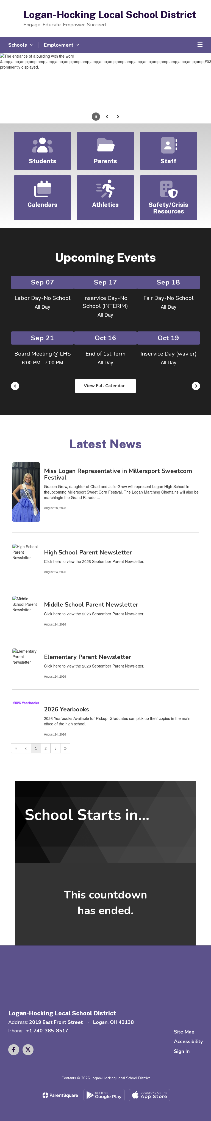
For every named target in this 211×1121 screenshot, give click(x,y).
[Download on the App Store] (149, 1095)
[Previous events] (15, 386)
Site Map (184, 1032)
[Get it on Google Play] (104, 1095)
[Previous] (26, 748)
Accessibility (188, 1041)
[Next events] (196, 386)
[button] (20, 45)
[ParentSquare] (60, 1095)
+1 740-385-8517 (47, 1030)
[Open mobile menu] (200, 45)
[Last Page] (65, 748)
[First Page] (16, 748)
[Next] (55, 748)
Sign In (182, 1051)
